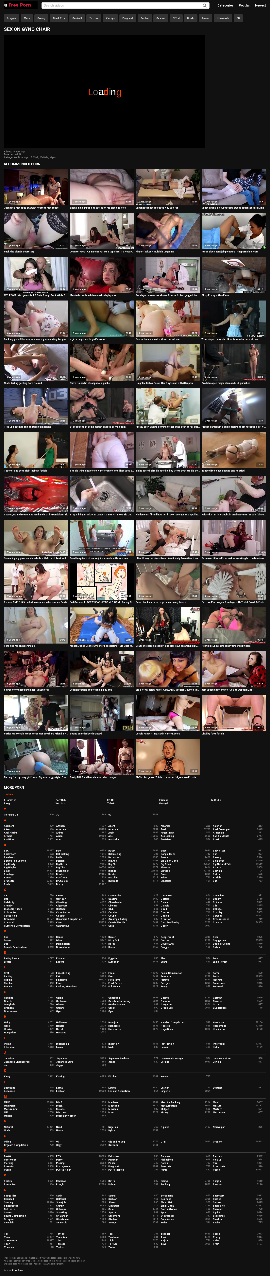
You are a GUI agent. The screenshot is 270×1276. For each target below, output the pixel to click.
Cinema (160, 18)
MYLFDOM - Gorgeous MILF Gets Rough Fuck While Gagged (36, 295)
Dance (59, 937)
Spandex (218, 1209)
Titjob (164, 1240)
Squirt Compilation (15, 1216)
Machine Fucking (170, 1102)
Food (59, 983)
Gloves (60, 1004)
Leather (217, 1087)
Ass (110, 836)
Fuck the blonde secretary (19, 251)
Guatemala (10, 1011)
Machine (113, 1102)
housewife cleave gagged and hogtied (223, 470)
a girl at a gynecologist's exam (87, 339)
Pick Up (217, 1159)
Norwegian (219, 1127)
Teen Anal (61, 1237)
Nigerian (113, 1127)
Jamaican (9, 1058)
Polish (164, 1163)
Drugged (11, 18)
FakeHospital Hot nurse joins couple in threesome (99, 558)
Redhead (61, 1181)
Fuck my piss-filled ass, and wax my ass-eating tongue (35, 339)
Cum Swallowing (170, 922)
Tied (58, 1240)
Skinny (60, 1205)
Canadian (218, 895)
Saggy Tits (10, 1195)
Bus (215, 881)
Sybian (216, 1222)
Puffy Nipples (116, 1169)
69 (109, 814)
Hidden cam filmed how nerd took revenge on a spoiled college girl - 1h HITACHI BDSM (168, 514)
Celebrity (9, 902)
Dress (111, 947)
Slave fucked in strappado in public (90, 383)
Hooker (8, 1029)
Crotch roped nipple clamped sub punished (225, 383)
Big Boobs (219, 860)
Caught (217, 899)
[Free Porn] (21, 5)
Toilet (216, 1240)
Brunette (9, 881)
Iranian (60, 1047)
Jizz (6, 1065)
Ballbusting (114, 854)
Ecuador (61, 958)
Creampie (9, 919)
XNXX (110, 800)
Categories (225, 5)
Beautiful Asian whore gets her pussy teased (161, 602)
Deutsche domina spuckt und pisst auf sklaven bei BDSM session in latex (168, 646)
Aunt (59, 839)
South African (169, 1209)
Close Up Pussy (13, 909)
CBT (6, 895)
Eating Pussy (11, 958)
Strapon (8, 1219)
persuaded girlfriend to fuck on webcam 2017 (227, 689)
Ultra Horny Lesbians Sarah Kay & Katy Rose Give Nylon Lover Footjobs (168, 558)
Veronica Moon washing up (19, 646)
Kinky (7, 1076)
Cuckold (77, 18)
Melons (60, 1109)
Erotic (7, 961)
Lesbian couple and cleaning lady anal (91, 689)
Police (111, 1163)
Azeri (216, 839)
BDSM (34, 157)
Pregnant (127, 18)
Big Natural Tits (222, 864)
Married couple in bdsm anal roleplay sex (93, 295)
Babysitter (219, 850)
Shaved (217, 1199)
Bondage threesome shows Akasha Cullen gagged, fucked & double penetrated (168, 295)
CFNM (176, 18)
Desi (215, 937)
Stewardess (168, 1216)
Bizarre (217, 867)
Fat (58, 976)
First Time (114, 979)
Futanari (218, 986)
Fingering (61, 979)
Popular (244, 5)
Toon (7, 1244)
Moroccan (219, 1112)
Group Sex (167, 1008)
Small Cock (167, 1205)
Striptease (62, 1219)
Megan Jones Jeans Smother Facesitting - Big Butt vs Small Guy (102, 646)
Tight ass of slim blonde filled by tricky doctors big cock (168, 470)
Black (7, 871)
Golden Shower (117, 1004)
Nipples (165, 1127)
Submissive (167, 1219)
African (60, 826)
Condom (113, 912)
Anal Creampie (221, 829)
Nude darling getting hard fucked (23, 383)
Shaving (8, 1202)
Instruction (167, 1044)
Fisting (165, 979)
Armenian (218, 832)
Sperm (112, 1212)
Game (59, 997)
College (217, 909)
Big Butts (61, 864)
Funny (164, 986)
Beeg (7, 803)
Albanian (165, 826)
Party (59, 1159)
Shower (217, 1202)
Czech (164, 925)
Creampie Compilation (69, 919)
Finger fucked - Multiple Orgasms (155, 251)
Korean (165, 1076)
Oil (57, 1141)
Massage (113, 1105)
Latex (59, 1087)
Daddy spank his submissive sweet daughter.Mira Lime (232, 207)
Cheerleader (115, 902)
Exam (164, 961)
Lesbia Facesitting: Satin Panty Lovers (158, 733)
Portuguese (63, 1166)
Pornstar (9, 1166)
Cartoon (61, 899)
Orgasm (217, 1141)
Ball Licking (62, 854)
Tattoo (60, 1234)
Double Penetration (15, 947)
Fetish (44, 157)
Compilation (63, 912)
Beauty (217, 857)
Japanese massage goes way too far (157, 207)
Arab (111, 832)
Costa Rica (10, 915)
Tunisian (9, 1247)
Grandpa (9, 1008)
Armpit (8, 836)
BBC (6, 850)
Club (110, 909)
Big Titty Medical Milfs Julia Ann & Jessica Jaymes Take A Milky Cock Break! (168, 689)
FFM (6, 973)
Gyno (53, 157)
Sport (164, 1212)
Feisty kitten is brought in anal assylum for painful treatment (233, 514)
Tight (111, 1240)
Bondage (23, 157)
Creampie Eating (117, 919)
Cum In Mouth (116, 922)
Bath (59, 857)
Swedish (8, 1222)
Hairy (7, 1022)
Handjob (113, 1022)
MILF (7, 1102)
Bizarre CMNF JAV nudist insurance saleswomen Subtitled (36, 602)
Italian (216, 1047)
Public (7, 1169)
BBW (58, 850)
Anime (59, 832)
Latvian (165, 1087)
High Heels (114, 1026)
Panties (217, 1156)
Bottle (216, 874)
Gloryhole (9, 1004)
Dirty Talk (113, 940)
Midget (165, 1109)
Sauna (111, 1195)
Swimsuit (61, 1222)
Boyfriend (61, 877)
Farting (8, 976)
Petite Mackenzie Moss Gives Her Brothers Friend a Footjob (36, 733)
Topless (60, 1244)
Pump (164, 1169)
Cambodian (114, 895)
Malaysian (9, 1105)
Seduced (9, 1199)
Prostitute (219, 1166)
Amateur (61, 829)
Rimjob (217, 1181)
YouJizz (60, 803)
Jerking (165, 1061)
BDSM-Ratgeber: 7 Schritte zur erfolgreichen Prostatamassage (168, 777)
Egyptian (113, 958)
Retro (111, 1181)
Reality (8, 1181)
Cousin (165, 915)
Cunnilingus (62, 925)
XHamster (10, 800)
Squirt (216, 1212)
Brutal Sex (62, 881)
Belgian (60, 860)
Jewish (217, 1061)
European (113, 961)
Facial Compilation (171, 973)
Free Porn (17, 1270)
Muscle (8, 1115)
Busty (59, 884)
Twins (111, 1247)
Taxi (110, 1234)
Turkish (60, 1247)
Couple (112, 915)
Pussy (216, 1169)
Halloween (62, 1022)
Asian (59, 836)
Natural (8, 1127)
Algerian (217, 826)
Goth (216, 1004)
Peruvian (113, 1159)
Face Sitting (63, 973)
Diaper (205, 18)
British (217, 877)
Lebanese (9, 1091)
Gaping (165, 997)
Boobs (60, 874)
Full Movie (114, 986)
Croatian (166, 919)
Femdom (166, 976)
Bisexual (165, 867)
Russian (217, 1184)
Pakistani (113, 1156)
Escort (60, 961)
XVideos (163, 800)
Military (217, 1109)
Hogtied (165, 1026)
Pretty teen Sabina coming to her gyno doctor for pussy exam (168, 426)
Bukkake (113, 881)
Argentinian (167, 832)
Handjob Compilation (173, 1022)
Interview (9, 1047)
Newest (260, 5)
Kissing (60, 1076)
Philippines (167, 1159)
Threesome (10, 1240)
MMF (59, 1102)
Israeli (164, 1047)
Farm (216, 973)
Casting (112, 899)
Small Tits (59, 18)
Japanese (61, 1058)
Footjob (165, 983)
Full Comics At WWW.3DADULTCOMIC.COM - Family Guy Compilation (102, 602)
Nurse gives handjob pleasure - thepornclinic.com (229, 251)
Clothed (60, 909)
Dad (6, 937)
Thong (216, 1237)
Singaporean (11, 1205)
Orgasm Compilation (16, 1145)
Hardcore (218, 1022)
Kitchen (112, 1076)
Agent (111, 826)
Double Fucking (221, 943)
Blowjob (165, 871)
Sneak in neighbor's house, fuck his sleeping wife (98, 207)
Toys (163, 1244)
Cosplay (217, 912)
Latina (112, 1087)
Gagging (8, 997)
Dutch (216, 947)
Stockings (219, 1216)
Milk (6, 1112)
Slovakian (113, 1205)
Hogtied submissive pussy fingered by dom (225, 646)
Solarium (61, 1209)
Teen (7, 1237)
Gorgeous (166, 1004)
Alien (6, 829)
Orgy (58, 1145)
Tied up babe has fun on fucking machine (27, 426)
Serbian (112, 1199)
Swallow (217, 1219)
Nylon (111, 1130)
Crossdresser (221, 919)
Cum (58, 922)
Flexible (8, 983)
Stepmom (114, 1216)
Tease (216, 1234)
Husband (61, 1032)
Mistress (61, 1112)
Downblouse (63, 947)
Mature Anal (11, 1109)
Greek (111, 1008)
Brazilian (113, 877)
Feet (111, 976)
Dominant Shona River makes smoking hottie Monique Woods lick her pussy (233, 558)
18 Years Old (11, 814)
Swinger (112, 1222)
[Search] (205, 6)
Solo (111, 1209)
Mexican (113, 1109)
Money (164, 1112)
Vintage (110, 18)
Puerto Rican (63, 1169)
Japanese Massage (172, 1058)
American (113, 829)
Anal (163, 829)
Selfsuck (61, 1199)
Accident (9, 826)
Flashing (217, 979)
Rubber (112, 1184)
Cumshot (218, 922)
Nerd (59, 1127)
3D (238, 18)
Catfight (166, 899)
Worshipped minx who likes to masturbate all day (229, 339)
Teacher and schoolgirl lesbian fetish (25, 470)
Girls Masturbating (119, 1001)
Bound (7, 877)
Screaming (167, 1195)
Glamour (166, 1001)
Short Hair (167, 1202)
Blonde (112, 871)
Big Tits (60, 867)
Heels (7, 1026)
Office (7, 1141)
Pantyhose (10, 1159)
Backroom (10, 854)
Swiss (164, 1222)
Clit (215, 905)
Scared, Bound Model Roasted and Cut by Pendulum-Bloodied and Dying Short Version (36, 514)
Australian (114, 839)
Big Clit (112, 864)
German (217, 997)
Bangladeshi (168, 854)
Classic (165, 905)
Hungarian (10, 1032)
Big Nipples (10, 867)
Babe (163, 850)
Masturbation (169, 1105)
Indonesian (62, 1044)
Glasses (217, 1001)
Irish (110, 1047)
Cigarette (61, 905)
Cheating (61, 902)
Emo (215, 958)
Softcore (9, 1209)
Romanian (9, 1184)
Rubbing (165, 1184)
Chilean (165, 902)
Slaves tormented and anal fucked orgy (26, 689)
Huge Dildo (167, 1029)
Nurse (59, 1130)
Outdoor (113, 1145)
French (8, 986)
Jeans (111, 1061)
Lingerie (165, 1091)
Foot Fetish (115, 983)
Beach (164, 857)
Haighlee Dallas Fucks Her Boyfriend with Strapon (164, 383)
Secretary (218, 1195)
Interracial (219, 1044)
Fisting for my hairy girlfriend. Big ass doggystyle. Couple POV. (36, 777)
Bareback (9, 857)
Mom (27, 18)
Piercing (8, 1163)
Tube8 (110, 803)
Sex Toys (166, 1199)
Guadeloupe (220, 1008)
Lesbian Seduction (119, 1091)
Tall (6, 1234)
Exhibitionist (220, 961)
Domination (63, 943)
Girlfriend (61, 1001)
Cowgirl (217, 915)
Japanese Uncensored (16, 1061)
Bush (7, 884)
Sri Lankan (62, 1216)
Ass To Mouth (221, 836)
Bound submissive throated (86, 733)
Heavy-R (163, 803)
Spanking (61, 1212)
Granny (41, 18)
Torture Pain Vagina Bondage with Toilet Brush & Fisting (233, 602)
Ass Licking (167, 836)
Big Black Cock (169, 860)
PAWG (7, 1156)
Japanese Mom (221, 1058)
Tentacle (113, 1237)
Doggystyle (219, 940)
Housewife (223, 18)
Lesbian (60, 1091)
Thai (163, 1237)
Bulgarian (166, 881)
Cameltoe (166, 895)
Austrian (166, 839)
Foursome (219, 983)
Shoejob (61, 1202)
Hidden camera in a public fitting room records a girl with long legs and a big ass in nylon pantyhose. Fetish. (233, 426)
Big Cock (166, 864)
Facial (111, 973)
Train (216, 1244)
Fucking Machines (66, 986)
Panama (165, 1156)
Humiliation (219, 1029)
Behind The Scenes (15, 860)
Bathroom (114, 857)
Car (6, 899)
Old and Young (116, 1141)
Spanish (8, 1212)
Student (113, 1219)
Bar (215, 854)
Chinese (217, 902)
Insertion (113, 1044)
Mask (59, 1105)
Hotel (59, 1029)
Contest (166, 912)
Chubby (8, 905)
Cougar (60, 915)
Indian (7, 1044)
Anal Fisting (10, 832)
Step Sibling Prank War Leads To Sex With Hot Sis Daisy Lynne (102, 514)
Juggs (59, 1065)
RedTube (216, 800)
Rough (59, 1184)
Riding (164, 1181)
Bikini (111, 867)
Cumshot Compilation (17, 925)
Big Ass (112, 860)
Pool (215, 1163)
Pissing (60, 1163)
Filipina (8, 979)
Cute (111, 925)
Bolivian (217, 871)
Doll (6, 943)
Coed (164, 909)
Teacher (165, 1234)
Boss (164, 874)
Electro (165, 958)
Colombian (10, 912)
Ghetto (8, 1001)
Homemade (219, 1026)
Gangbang (114, 997)
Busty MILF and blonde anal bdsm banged (93, 777)
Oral (163, 1141)
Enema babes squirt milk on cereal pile (157, 339)
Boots (190, 18)
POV (58, 1156)
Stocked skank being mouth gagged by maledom (98, 426)
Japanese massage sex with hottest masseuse (31, 207)
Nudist (8, 1130)
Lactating (9, 1087)
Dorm (111, 943)
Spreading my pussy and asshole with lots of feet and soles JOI (36, 558)
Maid (215, 1102)
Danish (112, 937)
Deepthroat (167, 937)
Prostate (166, 1166)
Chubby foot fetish (212, 733)
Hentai (60, 1026)
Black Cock (62, 871)
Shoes (112, 1202)
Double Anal (167, 943)
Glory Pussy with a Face (215, 295)
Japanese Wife (64, 1061)
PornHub (61, 800)
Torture (93, 18)
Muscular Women (66, 1115)
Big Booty (9, 864)
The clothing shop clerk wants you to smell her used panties (102, 470)
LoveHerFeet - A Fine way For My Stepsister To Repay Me (102, 251)
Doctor (145, 18)
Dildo (59, 940)
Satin (59, 1195)
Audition (9, 839)
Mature (217, 1105)
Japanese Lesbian (118, 1058)
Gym (58, 1011)
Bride (164, 877)
